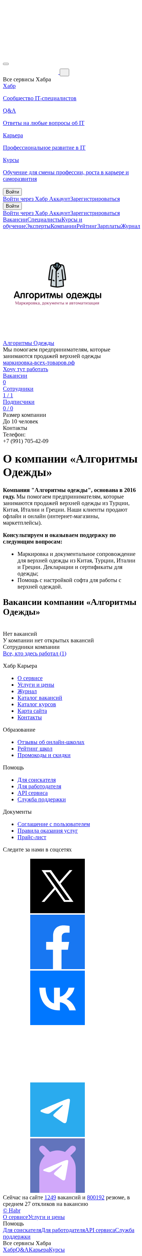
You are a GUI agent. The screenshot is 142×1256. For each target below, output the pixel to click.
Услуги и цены (35, 685)
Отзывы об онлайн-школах (50, 742)
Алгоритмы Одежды (28, 343)
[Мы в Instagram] (57, 1079)
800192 (95, 1197)
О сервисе (30, 678)
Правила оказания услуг (47, 831)
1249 (50, 1197)
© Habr (11, 1210)
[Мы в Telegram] (57, 1135)
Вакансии (15, 219)
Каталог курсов (36, 704)
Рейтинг (86, 226)
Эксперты (38, 226)
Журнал (130, 226)
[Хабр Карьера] (31, 72)
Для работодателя (39, 786)
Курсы (57, 1250)
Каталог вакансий (39, 698)
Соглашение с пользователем (53, 824)
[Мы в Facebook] (57, 967)
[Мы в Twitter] (57, 911)
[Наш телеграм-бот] (57, 1191)
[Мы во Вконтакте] (57, 1023)
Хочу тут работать (25, 369)
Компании (63, 226)
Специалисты (44, 219)
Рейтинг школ (34, 748)
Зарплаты (109, 226)
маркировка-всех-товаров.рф (39, 362)
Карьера (39, 1250)
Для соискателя (36, 780)
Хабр (9, 1250)
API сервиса (32, 793)
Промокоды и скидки (44, 755)
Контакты (29, 717)
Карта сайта (32, 711)
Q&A (22, 1250)
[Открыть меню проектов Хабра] (6, 64)
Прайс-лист (31, 837)
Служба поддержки (41, 799)
